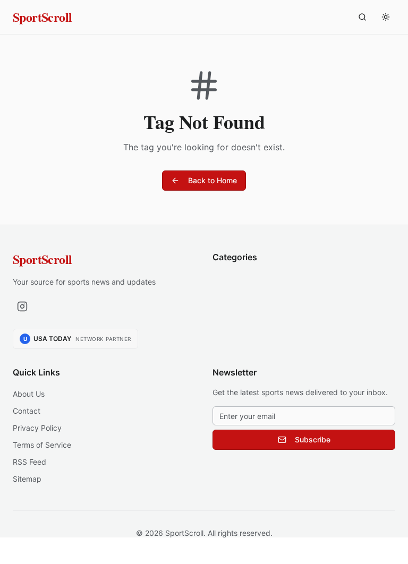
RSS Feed (29, 461)
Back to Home (212, 180)
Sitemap (27, 478)
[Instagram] (22, 306)
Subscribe (312, 439)
